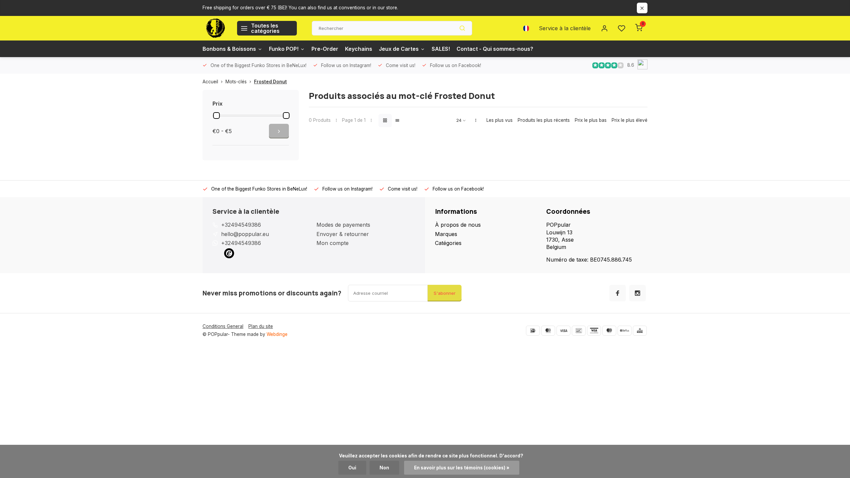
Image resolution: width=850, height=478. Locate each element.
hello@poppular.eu (245, 234)
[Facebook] (617, 293)
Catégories (448, 243)
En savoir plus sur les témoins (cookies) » (461, 467)
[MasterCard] (548, 331)
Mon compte (332, 243)
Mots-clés (236, 81)
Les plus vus (499, 120)
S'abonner (445, 293)
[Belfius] (625, 331)
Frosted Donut (270, 81)
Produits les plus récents (544, 120)
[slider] (216, 115)
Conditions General (223, 326)
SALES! (441, 48)
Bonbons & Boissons (229, 48)
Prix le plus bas (591, 120)
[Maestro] (609, 331)
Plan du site (260, 326)
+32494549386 (241, 224)
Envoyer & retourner (342, 234)
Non (384, 467)
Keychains (358, 48)
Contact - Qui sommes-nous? (495, 48)
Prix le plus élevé (629, 120)
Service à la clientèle (565, 28)
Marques (446, 234)
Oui (352, 467)
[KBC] (640, 331)
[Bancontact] (579, 331)
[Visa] (563, 331)
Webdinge (277, 334)
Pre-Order (324, 48)
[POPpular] (215, 28)
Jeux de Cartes (399, 48)
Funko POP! (283, 48)
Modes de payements (343, 224)
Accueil (210, 81)
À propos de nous (458, 224)
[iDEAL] (533, 331)
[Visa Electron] (594, 331)
